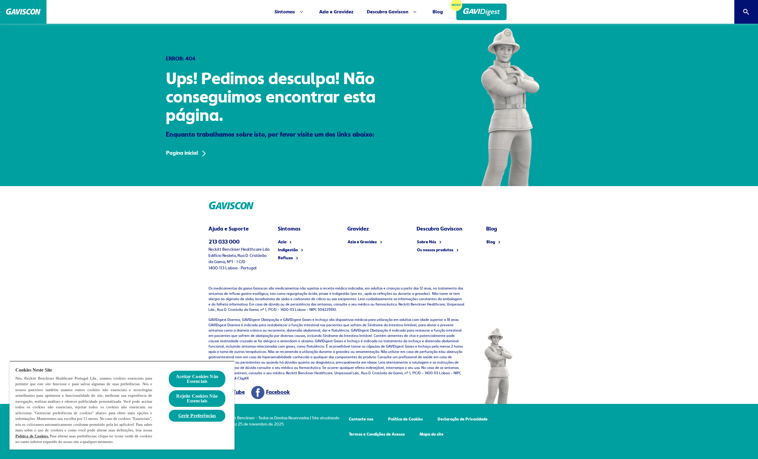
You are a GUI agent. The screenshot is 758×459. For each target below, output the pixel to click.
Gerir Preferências (197, 415)
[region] (122, 405)
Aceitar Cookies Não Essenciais (197, 379)
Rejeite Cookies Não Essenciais (197, 398)
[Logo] (23, 12)
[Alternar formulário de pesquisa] (746, 12)
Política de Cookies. (32, 436)
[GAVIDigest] (481, 12)
